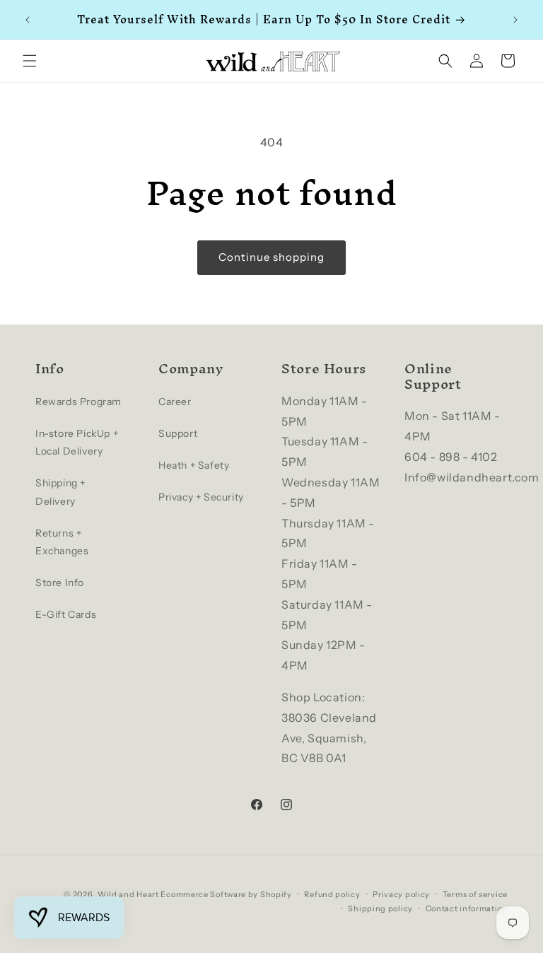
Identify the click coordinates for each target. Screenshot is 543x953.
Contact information (467, 908)
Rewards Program (78, 401)
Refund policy (332, 894)
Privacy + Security (201, 497)
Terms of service (475, 894)
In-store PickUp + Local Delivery (76, 442)
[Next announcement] (515, 19)
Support (177, 433)
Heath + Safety (193, 465)
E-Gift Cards (65, 614)
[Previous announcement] (27, 19)
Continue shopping (271, 257)
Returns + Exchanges (61, 542)
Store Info (59, 582)
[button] (29, 60)
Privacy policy (401, 894)
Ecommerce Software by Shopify (225, 894)
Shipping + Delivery (60, 491)
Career (175, 401)
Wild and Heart (128, 894)
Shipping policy (380, 908)
